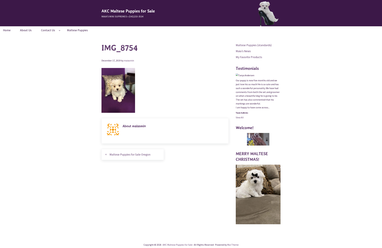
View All (240, 117)
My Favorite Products (249, 57)
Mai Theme (233, 244)
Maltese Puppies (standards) (254, 45)
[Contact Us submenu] (59, 30)
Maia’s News (243, 51)
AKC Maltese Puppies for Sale (128, 11)
